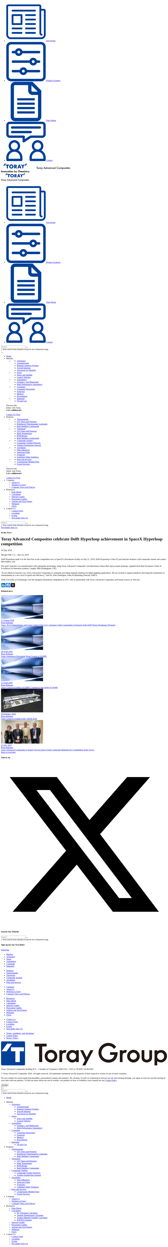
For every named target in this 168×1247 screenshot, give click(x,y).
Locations (16, 513)
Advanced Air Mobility (26, 370)
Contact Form (17, 511)
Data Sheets (51, 120)
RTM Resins (22, 436)
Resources (10, 998)
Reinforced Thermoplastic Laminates (32, 424)
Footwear (21, 391)
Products (10, 971)
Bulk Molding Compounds (28, 426)
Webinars (15, 504)
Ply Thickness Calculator (27, 1213)
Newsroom (50, 41)
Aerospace (21, 361)
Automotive (22, 380)
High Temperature (24, 433)
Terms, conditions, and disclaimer (20, 1033)
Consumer (21, 387)
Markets (9, 954)
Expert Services (23, 464)
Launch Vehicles (24, 377)
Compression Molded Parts (28, 462)
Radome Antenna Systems (28, 365)
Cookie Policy (12, 1036)
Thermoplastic (23, 419)
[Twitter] (84, 926)
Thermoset (21, 429)
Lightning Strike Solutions (28, 457)
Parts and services (24, 459)
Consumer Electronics (26, 389)
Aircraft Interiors (24, 368)
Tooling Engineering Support (29, 445)
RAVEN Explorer (24, 1220)
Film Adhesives (23, 450)
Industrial (21, 398)
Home (8, 356)
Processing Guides (19, 499)
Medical (20, 394)
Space (19, 373)
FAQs (14, 506)
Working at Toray (19, 485)
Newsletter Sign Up (20, 518)
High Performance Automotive (29, 384)
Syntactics (21, 455)
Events (14, 515)
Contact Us (11, 1019)
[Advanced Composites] (35, 172)
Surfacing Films (23, 452)
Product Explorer (53, 80)
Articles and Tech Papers (22, 501)
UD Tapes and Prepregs (27, 422)
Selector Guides (18, 497)
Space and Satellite (24, 375)
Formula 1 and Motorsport (28, 382)
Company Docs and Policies (23, 487)
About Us (16, 482)
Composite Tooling (25, 440)
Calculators (16, 494)
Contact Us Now (13, 414)
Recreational (22, 396)
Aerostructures (23, 363)
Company (10, 987)
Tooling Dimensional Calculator (30, 1215)
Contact (49, 160)
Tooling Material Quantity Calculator (32, 1218)
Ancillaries (21, 448)
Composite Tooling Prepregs (28, 443)
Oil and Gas (22, 401)
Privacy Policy (12, 1038)
